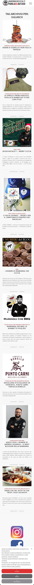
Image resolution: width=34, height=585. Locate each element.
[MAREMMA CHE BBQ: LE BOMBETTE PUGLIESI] (17, 307)
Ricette (28, 45)
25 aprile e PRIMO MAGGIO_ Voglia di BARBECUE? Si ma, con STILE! (17, 97)
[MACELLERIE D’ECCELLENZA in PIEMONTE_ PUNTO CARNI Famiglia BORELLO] (17, 366)
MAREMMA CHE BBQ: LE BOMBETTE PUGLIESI (17, 327)
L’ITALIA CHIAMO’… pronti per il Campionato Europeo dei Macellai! (17, 217)
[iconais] (17, 532)
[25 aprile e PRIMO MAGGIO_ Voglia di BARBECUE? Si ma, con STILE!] (17, 79)
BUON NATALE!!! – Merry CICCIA (17, 151)
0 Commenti (21, 64)
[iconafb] (17, 546)
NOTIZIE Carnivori (24, 93)
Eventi (15, 149)
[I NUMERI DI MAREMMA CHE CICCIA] (17, 252)
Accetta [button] (17, 571)
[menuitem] (29, 3)
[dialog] (17, 565)
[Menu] (29, 3)
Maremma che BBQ (9, 45)
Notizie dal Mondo (20, 213)
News (18, 93)
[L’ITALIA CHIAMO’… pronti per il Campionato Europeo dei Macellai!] (17, 194)
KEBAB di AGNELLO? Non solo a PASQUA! (17, 48)
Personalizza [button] (17, 581)
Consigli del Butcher (10, 93)
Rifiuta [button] (17, 576)
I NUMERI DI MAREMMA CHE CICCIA (17, 272)
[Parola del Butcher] (14, 3)
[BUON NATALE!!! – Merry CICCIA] (17, 132)
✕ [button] (31, 549)
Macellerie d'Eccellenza (23, 381)
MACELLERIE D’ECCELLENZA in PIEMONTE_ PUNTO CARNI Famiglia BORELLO (17, 385)
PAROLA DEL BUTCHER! (19, 45)
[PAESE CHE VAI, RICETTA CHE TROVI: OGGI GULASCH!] (17, 476)
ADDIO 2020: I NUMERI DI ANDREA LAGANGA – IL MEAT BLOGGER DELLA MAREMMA (17, 444)
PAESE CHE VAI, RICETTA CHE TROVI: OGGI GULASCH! (17, 491)
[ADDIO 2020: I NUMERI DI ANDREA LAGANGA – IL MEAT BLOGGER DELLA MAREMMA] (17, 421)
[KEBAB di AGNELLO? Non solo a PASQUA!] (17, 31)
